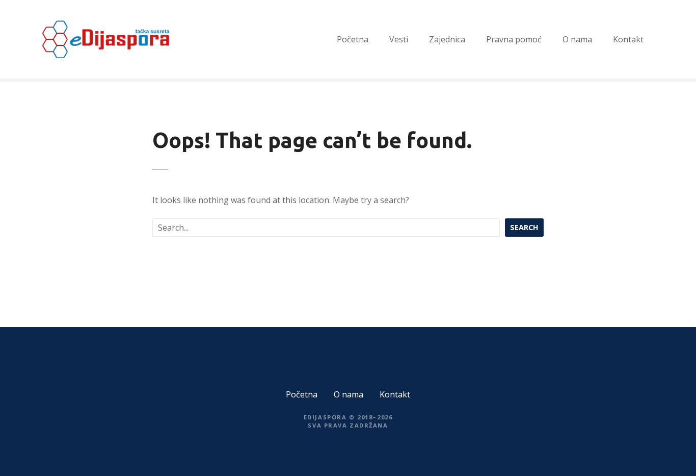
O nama (577, 39)
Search (524, 227)
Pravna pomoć (514, 39)
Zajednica (447, 39)
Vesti (398, 39)
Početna (352, 39)
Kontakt (628, 39)
